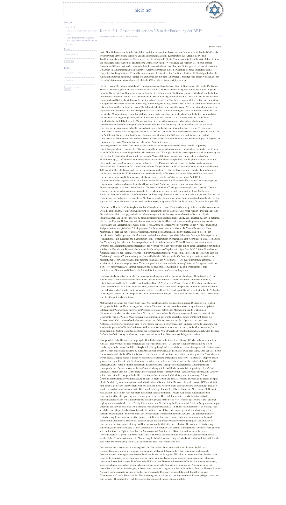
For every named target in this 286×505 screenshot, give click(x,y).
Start (111, 22)
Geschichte (70, 27)
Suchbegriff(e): (72, 53)
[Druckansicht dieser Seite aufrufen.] (220, 36)
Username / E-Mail (73, 72)
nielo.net (143, 9)
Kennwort (70, 79)
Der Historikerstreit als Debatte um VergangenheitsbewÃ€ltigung (82, 39)
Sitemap (69, 44)
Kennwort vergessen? (73, 87)
